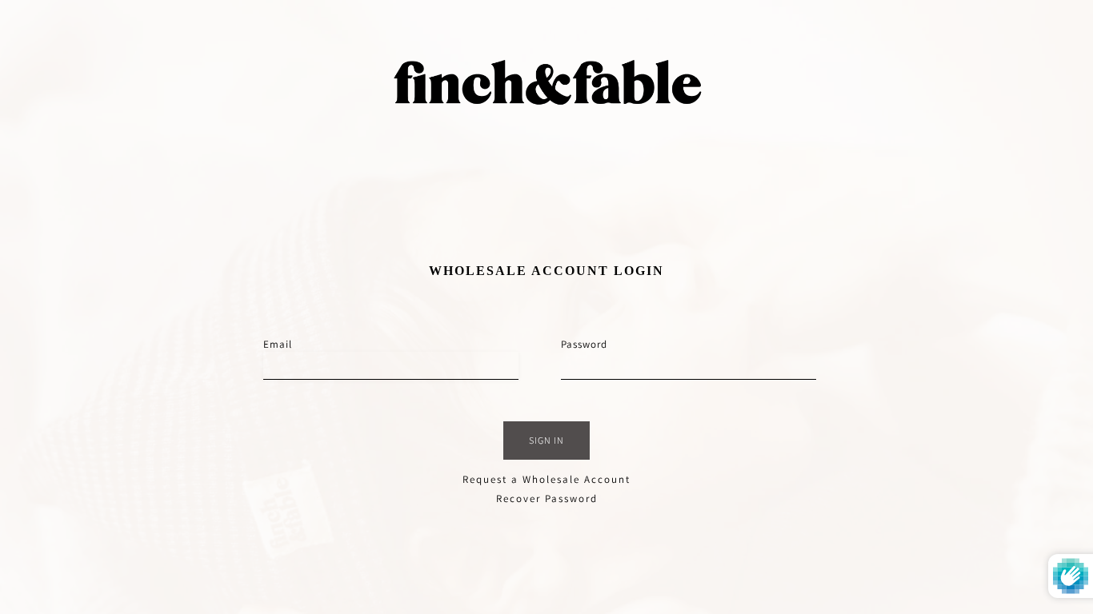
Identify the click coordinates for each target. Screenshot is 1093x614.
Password (584, 344)
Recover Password (547, 498)
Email (277, 344)
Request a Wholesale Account (546, 479)
